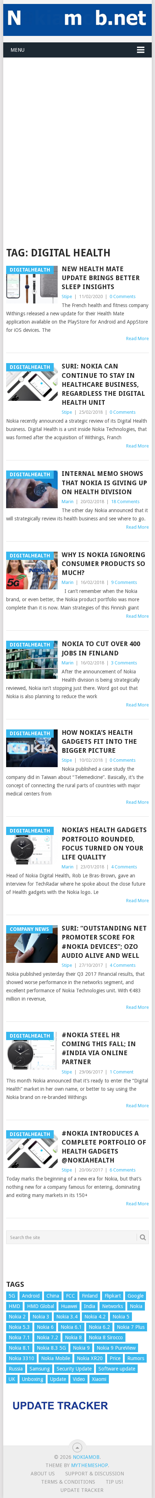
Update (58, 1379)
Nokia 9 (81, 1348)
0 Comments (123, 296)
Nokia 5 (120, 1317)
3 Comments (124, 662)
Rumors (135, 1358)
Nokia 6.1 (71, 1327)
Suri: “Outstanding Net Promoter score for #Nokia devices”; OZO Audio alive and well (104, 941)
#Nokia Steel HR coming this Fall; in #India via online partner (99, 1048)
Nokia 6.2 (99, 1327)
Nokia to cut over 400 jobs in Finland (101, 648)
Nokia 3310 (21, 1358)
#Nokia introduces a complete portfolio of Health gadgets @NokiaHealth (104, 1147)
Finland (90, 1296)
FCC (70, 1296)
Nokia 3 (40, 1317)
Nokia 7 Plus (131, 1327)
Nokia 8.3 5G (51, 1348)
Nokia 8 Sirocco (106, 1337)
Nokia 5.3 (19, 1327)
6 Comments (123, 1170)
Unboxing (32, 1379)
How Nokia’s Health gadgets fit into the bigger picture (99, 741)
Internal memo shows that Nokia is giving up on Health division (104, 482)
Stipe (67, 296)
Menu (17, 50)
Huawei (69, 1306)
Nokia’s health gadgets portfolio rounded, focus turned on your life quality (104, 843)
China (52, 1296)
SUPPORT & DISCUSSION (94, 1473)
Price (115, 1358)
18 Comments (125, 501)
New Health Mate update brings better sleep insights (101, 278)
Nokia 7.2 (47, 1337)
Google (135, 1296)
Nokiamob (86, 1457)
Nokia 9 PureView (116, 1348)
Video (79, 1379)
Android (31, 1296)
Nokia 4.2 (95, 1317)
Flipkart (113, 1296)
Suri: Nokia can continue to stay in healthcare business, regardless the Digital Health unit (103, 384)
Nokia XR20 (90, 1358)
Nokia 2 (17, 1317)
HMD (14, 1306)
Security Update (74, 1369)
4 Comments (124, 866)
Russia (16, 1369)
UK (12, 1379)
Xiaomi (99, 1379)
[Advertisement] (77, 135)
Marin (68, 501)
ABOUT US (43, 1473)
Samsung (40, 1369)
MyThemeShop (89, 1465)
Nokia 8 (73, 1337)
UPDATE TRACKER (82, 1490)
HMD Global (40, 1306)
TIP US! (114, 1482)
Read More (137, 338)
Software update (116, 1369)
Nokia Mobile (55, 1358)
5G (12, 1296)
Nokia (136, 1306)
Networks (112, 1306)
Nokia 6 (45, 1327)
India (89, 1306)
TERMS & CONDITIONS (68, 1482)
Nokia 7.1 (19, 1337)
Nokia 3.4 (67, 1317)
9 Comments (124, 582)
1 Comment (121, 1072)
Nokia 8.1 (19, 1348)
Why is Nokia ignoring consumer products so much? (103, 563)
